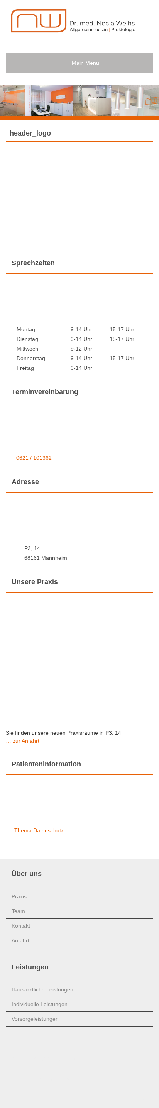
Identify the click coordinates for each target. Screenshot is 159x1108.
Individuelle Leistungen (40, 1004)
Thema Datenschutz (39, 830)
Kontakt (21, 926)
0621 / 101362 (34, 458)
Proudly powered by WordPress (54, 1079)
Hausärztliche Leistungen (42, 989)
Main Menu (85, 63)
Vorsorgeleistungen (35, 1019)
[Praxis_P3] (69, 28)
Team (18, 911)
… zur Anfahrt (22, 741)
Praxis (19, 896)
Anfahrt (20, 940)
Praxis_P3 (63, 1059)
